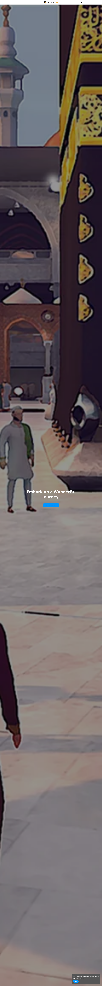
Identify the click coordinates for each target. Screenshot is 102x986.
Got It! (76, 981)
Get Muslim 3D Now (51, 505)
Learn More (81, 978)
